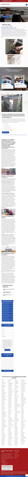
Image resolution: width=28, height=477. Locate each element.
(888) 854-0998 (8, 1)
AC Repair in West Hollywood (6, 315)
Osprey (16, 421)
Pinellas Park (16, 442)
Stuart (22, 419)
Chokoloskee (4, 413)
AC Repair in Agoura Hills (5, 306)
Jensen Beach (10, 427)
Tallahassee (22, 421)
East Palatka (3, 435)
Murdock (16, 399)
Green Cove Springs (10, 401)
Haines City (10, 406)
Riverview (22, 393)
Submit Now (7, 349)
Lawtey (10, 443)
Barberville (3, 390)
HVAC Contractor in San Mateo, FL (19, 84)
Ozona (16, 425)
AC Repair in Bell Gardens (5, 308)
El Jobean (3, 440)
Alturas (3, 379)
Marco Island (16, 386)
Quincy (22, 392)
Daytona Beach (4, 425)
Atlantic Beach (4, 385)
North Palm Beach (17, 412)
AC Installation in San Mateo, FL (6, 84)
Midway (16, 392)
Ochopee (16, 414)
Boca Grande (4, 393)
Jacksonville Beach (11, 425)
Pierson (16, 440)
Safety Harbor (23, 397)
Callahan (3, 406)
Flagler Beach (10, 384)
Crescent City (4, 419)
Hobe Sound (10, 412)
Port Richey (23, 386)
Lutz (15, 384)
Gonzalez (10, 397)
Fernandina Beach (11, 383)
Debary (3, 427)
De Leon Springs (4, 426)
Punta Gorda (23, 390)
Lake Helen (10, 434)
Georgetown (10, 392)
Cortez (3, 418)
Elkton (3, 441)
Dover (3, 432)
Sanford (22, 406)
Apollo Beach (4, 383)
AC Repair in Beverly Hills (5, 311)
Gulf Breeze (10, 405)
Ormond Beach (17, 420)
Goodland (10, 398)
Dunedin (3, 433)
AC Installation (16, 452)
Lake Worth (10, 436)
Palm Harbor (16, 433)
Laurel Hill (10, 442)
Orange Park (16, 419)
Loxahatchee (16, 383)
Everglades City (11, 379)
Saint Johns (23, 400)
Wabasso (22, 433)
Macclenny (16, 385)
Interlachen (10, 422)
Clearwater (3, 414)
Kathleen (10, 429)
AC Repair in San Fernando (5, 320)
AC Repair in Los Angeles (5, 302)
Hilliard (9, 411)
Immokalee (10, 419)
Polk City (22, 379)
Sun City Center (23, 420)
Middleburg (16, 391)
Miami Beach (16, 390)
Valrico (22, 428)
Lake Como (10, 433)
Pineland (16, 441)
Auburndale (3, 386)
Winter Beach (23, 440)
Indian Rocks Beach (11, 420)
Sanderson (22, 405)
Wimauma (22, 439)
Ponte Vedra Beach (24, 383)
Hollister (10, 414)
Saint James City (23, 399)
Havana (10, 408)
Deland (3, 428)
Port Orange (23, 385)
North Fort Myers (17, 411)
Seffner (22, 412)
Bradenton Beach (4, 399)
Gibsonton (10, 393)
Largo (9, 441)
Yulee (22, 442)
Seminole (22, 413)
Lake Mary (10, 435)
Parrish (16, 436)
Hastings (10, 407)
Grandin (10, 399)
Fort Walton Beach (11, 391)
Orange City (16, 418)
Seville (22, 414)
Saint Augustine (23, 398)
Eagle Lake (3, 434)
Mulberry (16, 398)
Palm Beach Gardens (16, 429)
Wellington (22, 435)
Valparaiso (22, 427)
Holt (9, 415)
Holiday (10, 413)
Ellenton (3, 442)
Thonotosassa (23, 426)
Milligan (16, 393)
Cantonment (4, 407)
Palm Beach (16, 427)
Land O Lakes (10, 440)
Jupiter (9, 428)
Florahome (10, 386)
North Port (16, 413)
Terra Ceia (22, 425)
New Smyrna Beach (17, 406)
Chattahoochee (4, 412)
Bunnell (3, 405)
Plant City (16, 443)
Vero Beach (22, 432)
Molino (16, 397)
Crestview (3, 420)
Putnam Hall (23, 391)
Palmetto (16, 435)
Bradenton (3, 398)
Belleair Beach (4, 392)
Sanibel (22, 407)
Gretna (9, 404)
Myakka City (16, 400)
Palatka (16, 426)
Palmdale (16, 434)
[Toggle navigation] (26, 4)
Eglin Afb (3, 439)
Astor (3, 384)
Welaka (22, 434)
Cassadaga (3, 411)
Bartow (3, 391)
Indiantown (10, 421)
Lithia (15, 379)
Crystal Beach (4, 421)
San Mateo (22, 404)
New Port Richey (17, 405)
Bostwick (3, 397)
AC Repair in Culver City (5, 313)
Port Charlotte (23, 384)
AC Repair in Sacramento (5, 304)
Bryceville (3, 404)
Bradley (3, 400)
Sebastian (22, 411)
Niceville (16, 407)
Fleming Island (10, 385)
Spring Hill (22, 418)
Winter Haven (23, 441)
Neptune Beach (17, 404)
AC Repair (16, 453)
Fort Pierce (10, 390)
